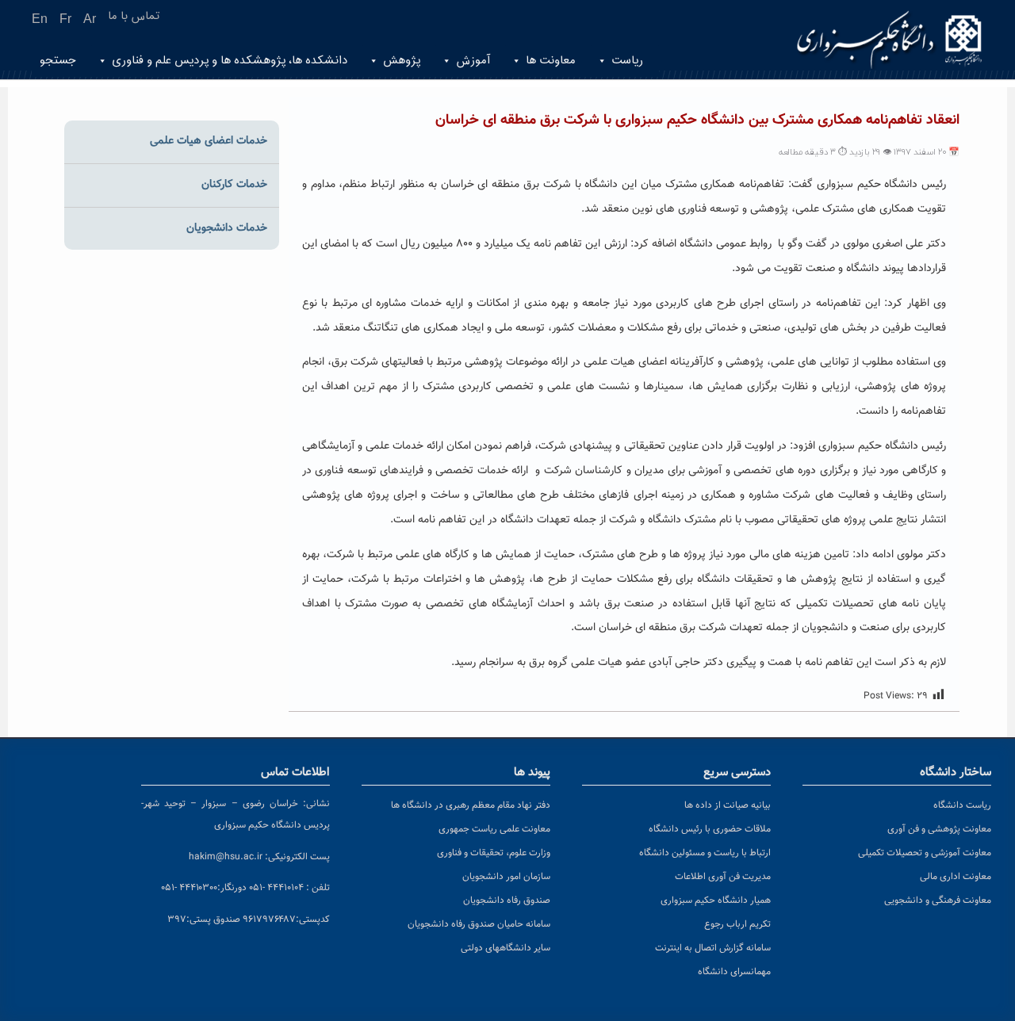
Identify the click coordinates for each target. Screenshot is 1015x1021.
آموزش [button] (473, 61)
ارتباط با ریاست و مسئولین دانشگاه (705, 853)
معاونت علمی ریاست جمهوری (494, 829)
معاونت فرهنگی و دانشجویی (937, 900)
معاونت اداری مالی (955, 877)
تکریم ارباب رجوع (737, 924)
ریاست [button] (627, 61)
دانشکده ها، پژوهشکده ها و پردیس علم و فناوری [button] (229, 61)
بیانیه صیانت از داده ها (727, 805)
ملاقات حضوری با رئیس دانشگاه (710, 829)
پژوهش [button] (401, 61)
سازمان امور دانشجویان (506, 877)
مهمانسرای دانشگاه (734, 972)
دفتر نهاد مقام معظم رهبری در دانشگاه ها (470, 805)
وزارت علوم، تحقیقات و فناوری (493, 853)
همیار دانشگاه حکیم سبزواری (716, 900)
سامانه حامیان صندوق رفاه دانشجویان (479, 924)
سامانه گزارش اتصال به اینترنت (713, 948)
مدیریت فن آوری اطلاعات (723, 877)
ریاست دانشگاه (962, 805)
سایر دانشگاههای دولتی (505, 948)
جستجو (58, 61)
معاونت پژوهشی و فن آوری (939, 829)
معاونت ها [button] (551, 61)
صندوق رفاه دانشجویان (506, 900)
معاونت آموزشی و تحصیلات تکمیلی (924, 853)
